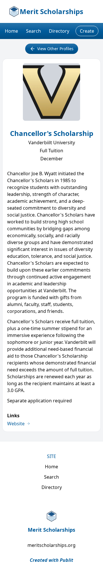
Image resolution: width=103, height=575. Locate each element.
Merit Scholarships (51, 11)
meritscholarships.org (51, 545)
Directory (59, 31)
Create (87, 31)
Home (11, 31)
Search (33, 31)
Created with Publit (51, 560)
